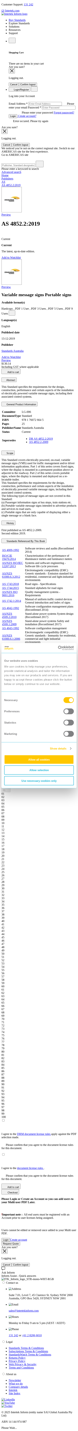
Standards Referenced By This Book (25, 541)
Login (13, 116)
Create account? (26, 116)
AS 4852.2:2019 (10, 185)
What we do (16, 1383)
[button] (6, 790)
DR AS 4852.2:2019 (41, 438)
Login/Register (21, 89)
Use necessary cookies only (39, 780)
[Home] (14, 13)
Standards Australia (12, 350)
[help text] (12, 313)
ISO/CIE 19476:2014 (9, 557)
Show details (58, 748)
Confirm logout (28, 84)
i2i (2, 10)
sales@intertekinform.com (24, 1310)
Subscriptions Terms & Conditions (28, 1351)
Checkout (12, 1192)
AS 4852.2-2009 (38, 442)
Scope (9, 453)
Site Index (14, 1393)
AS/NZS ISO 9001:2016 (10, 593)
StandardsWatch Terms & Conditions (30, 1354)
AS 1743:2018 (10, 584)
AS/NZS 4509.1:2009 (9, 622)
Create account (18, 1239)
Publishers (7, 178)
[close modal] (12, 71)
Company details (18, 1386)
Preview (6, 214)
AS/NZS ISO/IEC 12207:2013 (12, 564)
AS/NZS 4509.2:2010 (9, 615)
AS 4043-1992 (10, 628)
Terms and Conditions (21, 1367)
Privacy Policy (17, 1361)
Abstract (10, 380)
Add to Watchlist (11, 257)
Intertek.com (12, 10)
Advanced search (11, 172)
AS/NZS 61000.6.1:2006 (11, 637)
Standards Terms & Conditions (26, 1348)
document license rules (30, 1168)
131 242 (28, 4)
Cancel (13, 84)
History (10, 523)
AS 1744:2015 (10, 588)
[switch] (68, 711)
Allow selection (39, 770)
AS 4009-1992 (10, 550)
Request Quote (11, 1243)
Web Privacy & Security (22, 1364)
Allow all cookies (39, 759)
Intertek (13, 1390)
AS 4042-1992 (10, 608)
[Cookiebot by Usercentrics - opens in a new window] (58, 648)
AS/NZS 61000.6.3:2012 (11, 575)
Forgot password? (64, 112)
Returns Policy (17, 1357)
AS (3, 181)
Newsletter (15, 1380)
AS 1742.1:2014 (11, 600)
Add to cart (13, 372)
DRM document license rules (34, 1134)
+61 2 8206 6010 (32, 1335)
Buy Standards (17, 20)
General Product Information (21, 404)
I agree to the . (22, 1168)
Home (5, 175)
